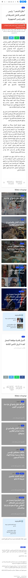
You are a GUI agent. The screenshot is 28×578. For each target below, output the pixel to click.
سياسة (23, 7)
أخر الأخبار (22, 243)
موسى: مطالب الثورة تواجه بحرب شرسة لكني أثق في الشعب (14, 539)
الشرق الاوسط (21, 291)
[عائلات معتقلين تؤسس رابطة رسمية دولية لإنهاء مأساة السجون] (14, 251)
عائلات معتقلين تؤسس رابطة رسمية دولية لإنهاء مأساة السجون (11, 326)
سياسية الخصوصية (17, 576)
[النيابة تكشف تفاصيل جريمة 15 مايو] (14, 275)
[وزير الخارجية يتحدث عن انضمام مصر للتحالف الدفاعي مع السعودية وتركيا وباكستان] (14, 299)
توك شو (17, 267)
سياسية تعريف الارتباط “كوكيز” (22, 577)
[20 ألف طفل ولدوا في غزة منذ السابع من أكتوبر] (14, 203)
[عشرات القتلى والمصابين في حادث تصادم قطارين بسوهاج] (14, 227)
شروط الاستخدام (24, 576)
